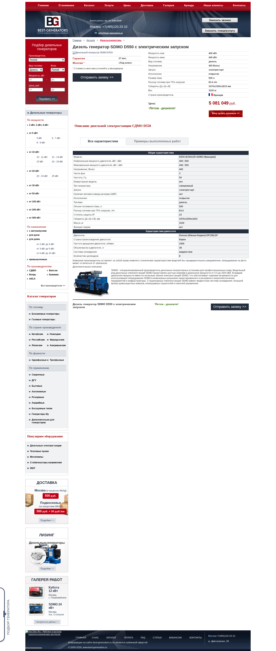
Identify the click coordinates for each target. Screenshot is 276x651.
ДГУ (34, 380)
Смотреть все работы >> (47, 622)
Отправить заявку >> (97, 77)
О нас (95, 637)
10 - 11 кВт (42, 157)
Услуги (109, 5)
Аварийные (38, 403)
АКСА (32, 278)
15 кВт (40, 161)
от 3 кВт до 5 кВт (45, 248)
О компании (66, 5)
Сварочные (38, 374)
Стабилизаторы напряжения (46, 462)
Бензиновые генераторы (45, 314)
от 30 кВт (34, 185)
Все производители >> (53, 285)
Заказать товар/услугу (220, 30)
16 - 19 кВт (57, 161)
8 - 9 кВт (41, 142)
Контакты (239, 5)
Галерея (168, 5)
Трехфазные (57, 360)
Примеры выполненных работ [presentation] (157, 141)
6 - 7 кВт (56, 138)
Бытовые (37, 386)
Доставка (147, 5)
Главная (43, 5)
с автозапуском (38, 231)
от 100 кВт (35, 201)
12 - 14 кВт (57, 157)
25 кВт (55, 176)
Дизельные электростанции (45, 445)
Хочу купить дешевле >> (225, 113)
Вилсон (53, 270)
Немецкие (55, 334)
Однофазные (39, 360)
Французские (57, 339)
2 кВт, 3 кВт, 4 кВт (38, 125)
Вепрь (32, 274)
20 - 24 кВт (42, 176)
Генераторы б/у (40, 414)
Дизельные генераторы (46, 112)
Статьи (157, 637)
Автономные (39, 391)
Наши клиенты (213, 5)
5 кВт (39, 138)
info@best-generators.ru (110, 33)
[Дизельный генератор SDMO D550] (98, 52)
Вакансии (175, 637)
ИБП (32, 468)
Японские (37, 345)
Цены (127, 5)
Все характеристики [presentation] (103, 141)
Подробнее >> (47, 520)
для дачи (34, 235)
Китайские (37, 334)
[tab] (103, 141)
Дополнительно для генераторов (43, 421)
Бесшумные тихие (42, 408)
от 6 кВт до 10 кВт (46, 253)
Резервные (38, 397)
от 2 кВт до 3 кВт (45, 244)
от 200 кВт (35, 209)
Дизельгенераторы (110, 40)
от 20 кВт (34, 171)
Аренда (189, 5)
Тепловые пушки (39, 451)
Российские (38, 339)
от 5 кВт (33, 133)
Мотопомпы (36, 457)
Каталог (89, 5)
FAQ (143, 637)
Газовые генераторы (43, 319)
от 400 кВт (35, 217)
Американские (57, 345)
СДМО (32, 270)
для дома (34, 239)
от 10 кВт (34, 152)
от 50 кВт (34, 193)
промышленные (38, 259)
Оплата (128, 637)
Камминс (54, 274)
